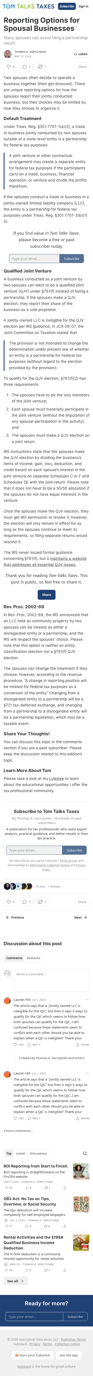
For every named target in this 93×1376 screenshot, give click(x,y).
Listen (83, 54)
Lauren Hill (22, 999)
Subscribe (67, 6)
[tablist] (23, 958)
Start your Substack (34, 1355)
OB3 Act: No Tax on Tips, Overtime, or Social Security (30, 1201)
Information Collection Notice (50, 865)
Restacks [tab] (33, 958)
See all (12, 1281)
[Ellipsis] (87, 999)
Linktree (56, 778)
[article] (46, 1176)
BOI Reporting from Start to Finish (35, 1166)
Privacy (35, 1344)
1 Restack (54, 886)
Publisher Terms (73, 1339)
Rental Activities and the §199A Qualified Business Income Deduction (33, 1242)
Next (78, 917)
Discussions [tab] (38, 1153)
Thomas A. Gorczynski (30, 51)
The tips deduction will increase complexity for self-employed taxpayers (34, 1212)
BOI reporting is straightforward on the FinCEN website (34, 1174)
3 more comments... (18, 1131)
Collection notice (67, 1344)
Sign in (83, 6)
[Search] (84, 1153)
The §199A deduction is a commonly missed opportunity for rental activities (34, 1256)
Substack (24, 1366)
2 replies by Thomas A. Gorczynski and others (51, 1058)
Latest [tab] (20, 1153)
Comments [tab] (14, 958)
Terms (47, 1344)
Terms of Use (68, 860)
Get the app (69, 1355)
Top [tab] (9, 1153)
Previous (17, 917)
